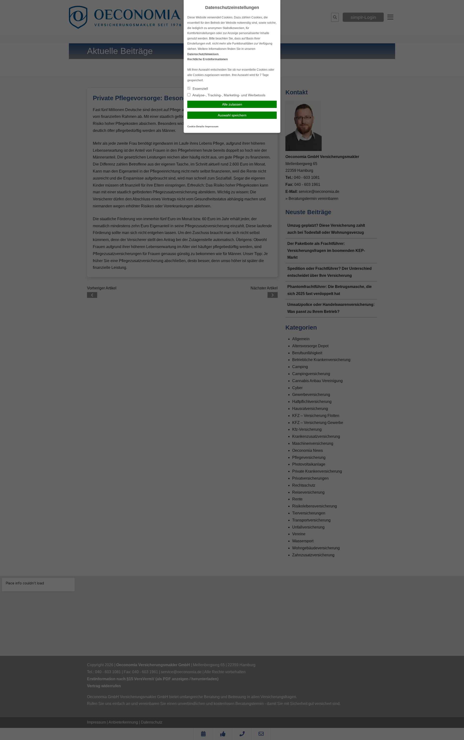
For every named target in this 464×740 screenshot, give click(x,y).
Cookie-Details (195, 126)
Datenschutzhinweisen (202, 54)
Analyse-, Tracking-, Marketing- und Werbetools (228, 95)
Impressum (211, 126)
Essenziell (200, 89)
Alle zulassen (232, 104)
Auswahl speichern (232, 115)
